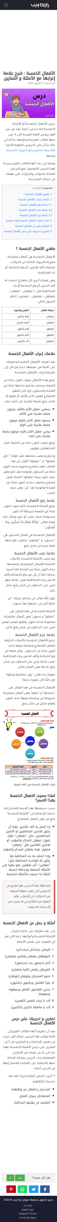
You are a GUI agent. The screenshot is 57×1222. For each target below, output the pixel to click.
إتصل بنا (28, 1205)
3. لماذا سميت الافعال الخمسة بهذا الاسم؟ (29, 220)
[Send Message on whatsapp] (22, 1189)
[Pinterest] (11, 1189)
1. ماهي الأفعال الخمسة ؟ (38, 194)
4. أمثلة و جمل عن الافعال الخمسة (33, 226)
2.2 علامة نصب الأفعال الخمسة (35, 210)
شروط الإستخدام (27, 1217)
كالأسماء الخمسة (43, 150)
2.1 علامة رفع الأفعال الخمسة (36, 204)
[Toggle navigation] (6, 5)
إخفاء (37, 188)
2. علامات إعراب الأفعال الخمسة (35, 199)
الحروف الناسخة (17, 150)
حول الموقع (28, 1209)
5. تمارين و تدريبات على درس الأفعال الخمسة (28, 231)
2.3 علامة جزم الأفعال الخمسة (36, 215)
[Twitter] (33, 1189)
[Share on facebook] (45, 1189)
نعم (20, 1177)
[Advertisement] (28, 39)
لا (10, 1177)
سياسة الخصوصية (28, 1213)
